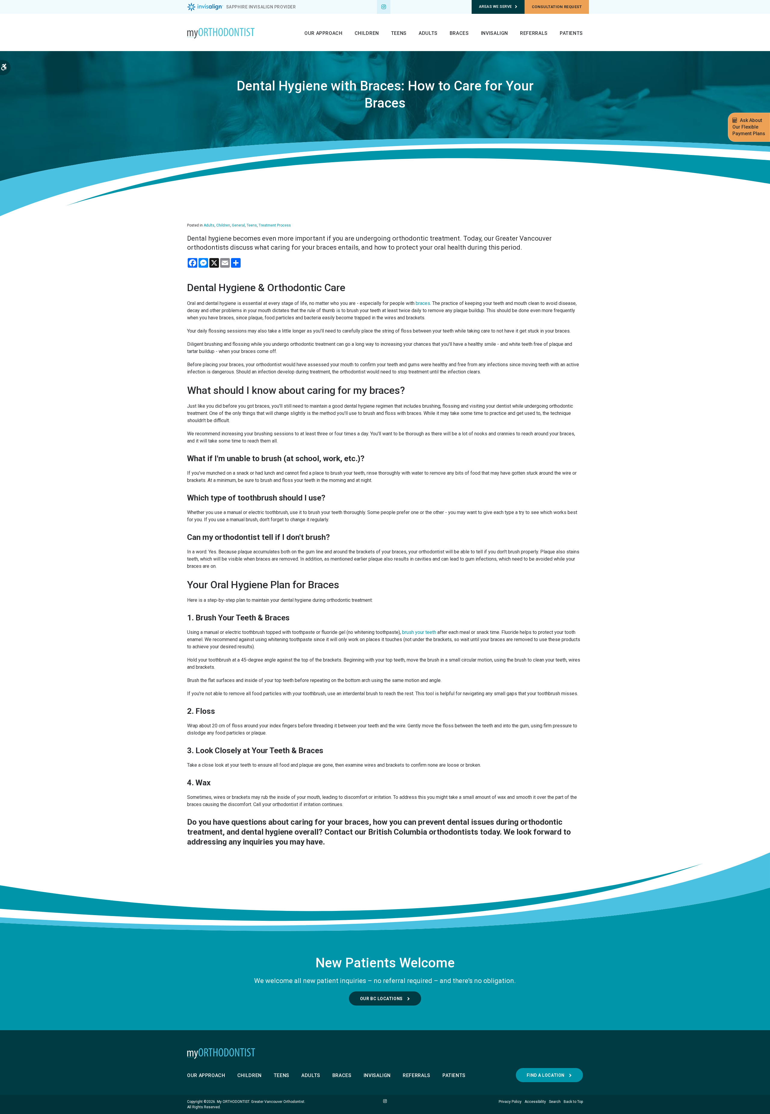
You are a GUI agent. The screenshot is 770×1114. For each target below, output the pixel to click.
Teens (399, 33)
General (238, 225)
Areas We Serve (495, 6)
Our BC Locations (381, 998)
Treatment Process (275, 225)
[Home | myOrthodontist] (385, 1053)
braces (423, 303)
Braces (459, 33)
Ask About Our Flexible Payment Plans (748, 126)
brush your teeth (419, 632)
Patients (571, 33)
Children (367, 33)
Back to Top (573, 1102)
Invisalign (494, 33)
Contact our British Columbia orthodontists (401, 831)
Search (555, 1102)
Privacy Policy (510, 1102)
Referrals (534, 33)
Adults (428, 33)
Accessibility (535, 1102)
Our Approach (323, 33)
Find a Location (545, 1075)
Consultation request (557, 7)
